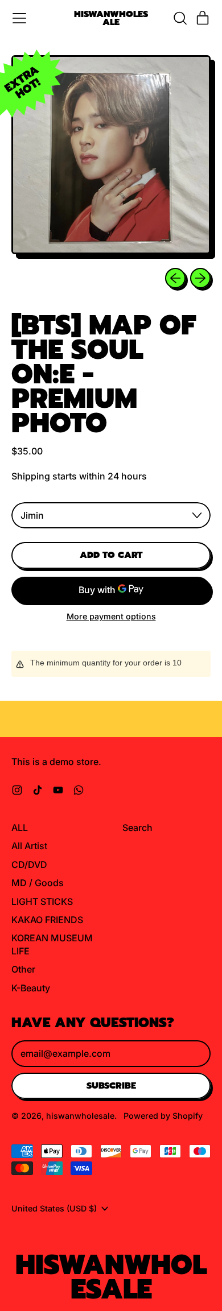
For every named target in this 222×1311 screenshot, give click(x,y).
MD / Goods (37, 882)
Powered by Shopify (163, 1115)
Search (137, 827)
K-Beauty (30, 988)
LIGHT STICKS (42, 901)
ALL (19, 827)
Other (23, 969)
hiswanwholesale (111, 18)
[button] (180, 18)
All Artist (29, 845)
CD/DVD (29, 864)
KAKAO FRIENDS (47, 919)
